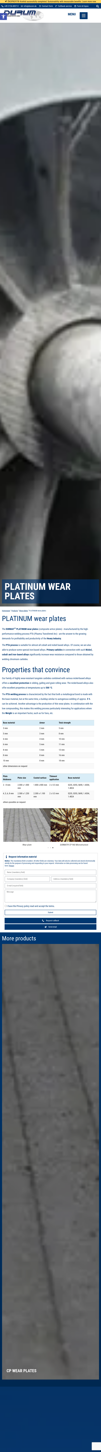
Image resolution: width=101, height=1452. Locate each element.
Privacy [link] (11, 866)
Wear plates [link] (23, 611)
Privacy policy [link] (23, 906)
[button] (97, 6)
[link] (3, 16)
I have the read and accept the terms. (31, 906)
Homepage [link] (6, 611)
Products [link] (14, 611)
